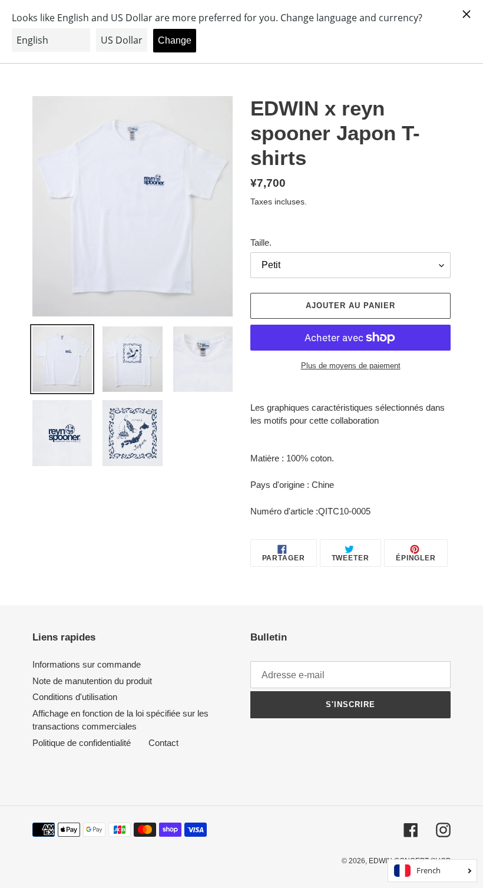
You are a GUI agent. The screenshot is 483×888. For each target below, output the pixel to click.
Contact (163, 743)
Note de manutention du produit (92, 681)
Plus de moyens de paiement (351, 365)
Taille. (261, 242)
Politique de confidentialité (81, 743)
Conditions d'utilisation (74, 697)
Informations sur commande (86, 664)
